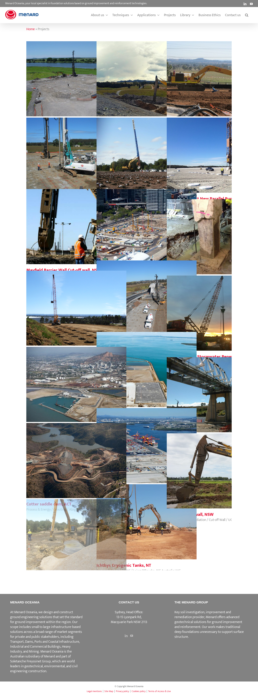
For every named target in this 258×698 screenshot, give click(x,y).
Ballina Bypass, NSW (146, 151)
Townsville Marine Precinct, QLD (76, 380)
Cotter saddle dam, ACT (76, 457)
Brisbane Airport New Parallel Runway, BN (216, 151)
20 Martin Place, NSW (216, 233)
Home (30, 29)
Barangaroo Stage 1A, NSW (146, 223)
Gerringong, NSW (146, 294)
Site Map (108, 691)
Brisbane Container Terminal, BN (146, 442)
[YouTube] (131, 635)
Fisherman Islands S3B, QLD (146, 366)
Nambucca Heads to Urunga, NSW (76, 151)
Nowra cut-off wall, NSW (216, 467)
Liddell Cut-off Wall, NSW (146, 75)
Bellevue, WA (76, 533)
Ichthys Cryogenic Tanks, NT (146, 518)
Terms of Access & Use (159, 691)
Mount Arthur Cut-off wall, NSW (216, 75)
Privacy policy (122, 691)
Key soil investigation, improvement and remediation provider (202, 614)
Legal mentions (94, 691)
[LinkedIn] (126, 635)
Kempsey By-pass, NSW (76, 75)
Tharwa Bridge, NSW (216, 391)
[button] (246, 15)
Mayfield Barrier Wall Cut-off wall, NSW (76, 223)
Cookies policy (138, 691)
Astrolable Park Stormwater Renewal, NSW (216, 309)
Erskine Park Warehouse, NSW (76, 304)
